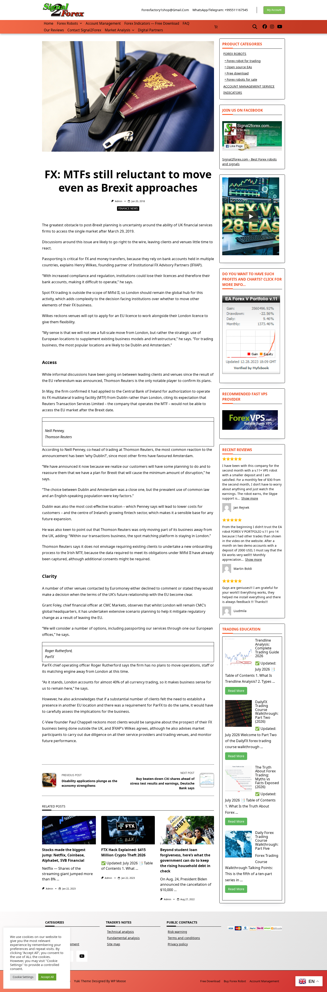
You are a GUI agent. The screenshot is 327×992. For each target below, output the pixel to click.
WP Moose (118, 981)
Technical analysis (120, 932)
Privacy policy (178, 944)
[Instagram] (272, 26)
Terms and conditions (184, 938)
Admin (118, 201)
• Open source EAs (238, 67)
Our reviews (54, 30)
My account (274, 10)
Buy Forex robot (235, 981)
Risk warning (177, 932)
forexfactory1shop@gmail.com (165, 10)
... (58, 879)
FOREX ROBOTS (234, 54)
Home (48, 23)
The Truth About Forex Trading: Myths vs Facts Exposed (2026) (267, 777)
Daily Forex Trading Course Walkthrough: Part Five (266, 840)
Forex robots (67, 23)
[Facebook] (264, 26)
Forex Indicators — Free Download (151, 23)
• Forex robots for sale (241, 79)
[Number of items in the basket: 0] (216, 27)
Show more (249, 498)
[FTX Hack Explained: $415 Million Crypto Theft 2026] (128, 830)
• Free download (237, 73)
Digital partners (150, 30)
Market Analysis (117, 30)
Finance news (128, 208)
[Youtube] (279, 26)
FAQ (186, 23)
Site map (113, 944)
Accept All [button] (47, 977)
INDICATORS (232, 92)
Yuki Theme (82, 981)
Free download (210, 981)
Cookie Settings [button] (23, 977)
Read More (236, 691)
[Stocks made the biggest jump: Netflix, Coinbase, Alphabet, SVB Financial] (69, 830)
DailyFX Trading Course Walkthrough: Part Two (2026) (266, 711)
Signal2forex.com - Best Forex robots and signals (249, 161)
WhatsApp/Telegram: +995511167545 (220, 10)
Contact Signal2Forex (84, 30)
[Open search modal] (254, 27)
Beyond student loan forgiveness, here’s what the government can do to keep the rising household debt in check (185, 860)
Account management (103, 23)
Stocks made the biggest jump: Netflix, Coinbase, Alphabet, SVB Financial (63, 855)
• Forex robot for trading (243, 61)
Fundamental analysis (123, 938)
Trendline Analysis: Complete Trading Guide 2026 (267, 648)
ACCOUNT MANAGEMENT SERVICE (249, 86)
